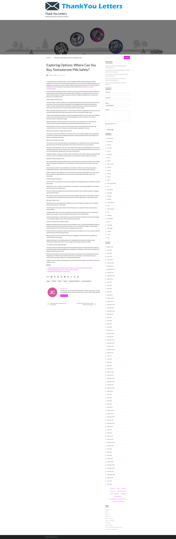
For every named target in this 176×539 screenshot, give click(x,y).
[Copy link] (78, 276)
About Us (123, 488)
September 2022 (111, 388)
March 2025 (110, 295)
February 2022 (110, 410)
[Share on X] (55, 276)
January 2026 (110, 266)
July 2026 (109, 250)
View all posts (64, 295)
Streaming (109, 225)
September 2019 (111, 474)
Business (54, 281)
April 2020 (109, 455)
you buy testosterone (86, 281)
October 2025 (110, 272)
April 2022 (109, 404)
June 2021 (109, 429)
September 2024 (111, 311)
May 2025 (109, 288)
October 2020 (110, 445)
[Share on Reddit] (68, 276)
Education (109, 154)
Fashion (109, 160)
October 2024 (110, 307)
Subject (107, 103)
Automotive (110, 141)
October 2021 (110, 420)
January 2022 (110, 413)
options (65, 281)
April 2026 (109, 256)
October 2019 (110, 471)
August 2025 (110, 279)
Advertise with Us (121, 491)
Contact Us (112, 488)
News (108, 205)
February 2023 (110, 372)
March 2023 (110, 368)
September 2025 (111, 275)
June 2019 (109, 481)
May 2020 (109, 452)
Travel (108, 234)
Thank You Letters (56, 13)
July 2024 (109, 317)
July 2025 (109, 282)
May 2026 (109, 253)
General (109, 176)
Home (118, 488)
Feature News (110, 164)
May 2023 (109, 362)
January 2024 (110, 336)
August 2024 (110, 314)
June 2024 (109, 320)
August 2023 (110, 352)
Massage (109, 196)
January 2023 (110, 375)
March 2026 (110, 259)
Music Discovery (111, 202)
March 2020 (110, 458)
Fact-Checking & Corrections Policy (117, 499)
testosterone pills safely (74, 281)
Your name (107, 92)
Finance (109, 170)
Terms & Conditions (114, 493)
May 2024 (109, 323)
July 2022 (109, 394)
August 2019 (110, 477)
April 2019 (109, 484)
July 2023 (109, 356)
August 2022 (110, 391)
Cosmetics (109, 148)
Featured (109, 167)
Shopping (109, 215)
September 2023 (111, 349)
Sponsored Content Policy (119, 501)
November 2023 (111, 343)
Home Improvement (111, 183)
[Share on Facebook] (51, 276)
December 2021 (110, 416)
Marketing (109, 193)
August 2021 (110, 426)
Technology (109, 228)
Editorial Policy (117, 496)
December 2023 (110, 339)
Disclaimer (123, 493)
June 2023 (109, 359)
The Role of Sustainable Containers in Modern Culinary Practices (63, 269)
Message (107, 109)
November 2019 (111, 468)
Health (59, 281)
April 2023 (109, 365)
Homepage (48, 57)
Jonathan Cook (51, 75)
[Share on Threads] (74, 276)
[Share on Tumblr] (71, 276)
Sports (108, 221)
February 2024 (110, 333)
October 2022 (110, 384)
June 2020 (109, 449)
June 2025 (109, 285)
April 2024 (109, 327)
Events (108, 157)
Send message (110, 129)
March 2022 (110, 407)
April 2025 (109, 291)
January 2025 (110, 301)
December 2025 (110, 269)
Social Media (110, 218)
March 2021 (110, 436)
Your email (107, 97)
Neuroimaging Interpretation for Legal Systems (59, 271)
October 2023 (110, 346)
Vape (108, 237)
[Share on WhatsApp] (61, 276)
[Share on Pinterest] (64, 276)
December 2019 (110, 465)
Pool (108, 212)
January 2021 (110, 439)
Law (108, 186)
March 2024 (110, 330)
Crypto (108, 151)
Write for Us (113, 491)
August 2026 (110, 246)
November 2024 (111, 304)
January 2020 (110, 461)
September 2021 (111, 423)
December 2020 (110, 442)
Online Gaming (110, 209)
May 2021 (109, 432)
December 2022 (110, 378)
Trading (109, 231)
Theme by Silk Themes (51, 537)
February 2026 (110, 263)
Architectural (110, 138)
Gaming (109, 173)
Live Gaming (110, 189)
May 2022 (109, 400)
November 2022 (111, 381)
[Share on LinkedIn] (58, 276)
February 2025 (110, 298)
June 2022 (109, 397)
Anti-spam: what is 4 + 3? (110, 123)
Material (109, 199)
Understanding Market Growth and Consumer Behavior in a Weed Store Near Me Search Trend (70, 267)
